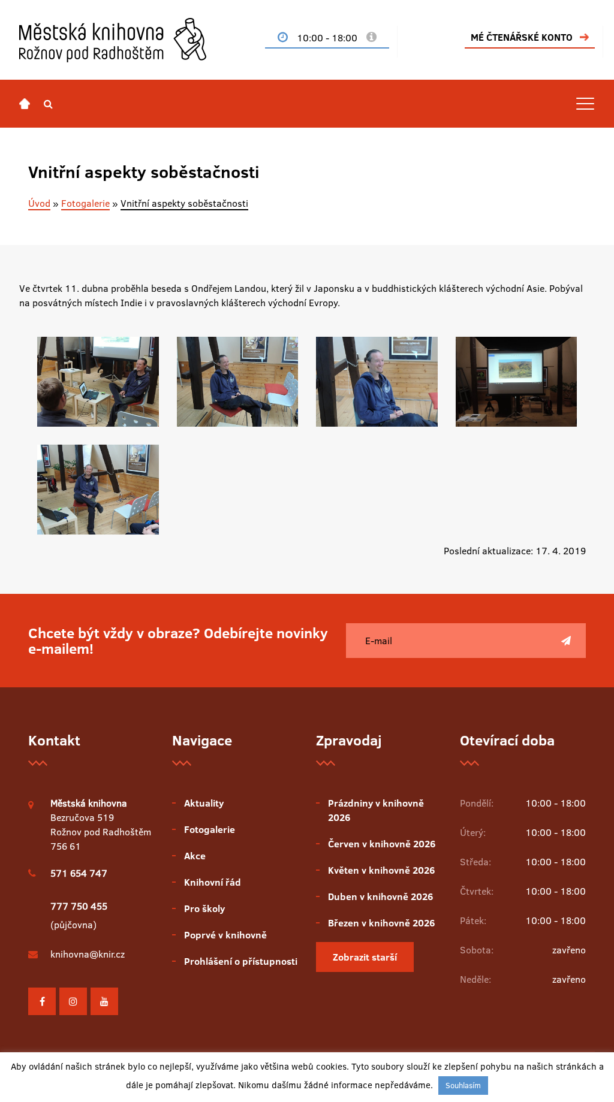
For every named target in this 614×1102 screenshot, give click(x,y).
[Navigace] (24, 103)
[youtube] (104, 1001)
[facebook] (42, 1001)
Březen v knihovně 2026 (381, 922)
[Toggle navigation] (585, 103)
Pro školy (204, 908)
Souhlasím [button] (463, 1085)
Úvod (39, 203)
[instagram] (73, 1001)
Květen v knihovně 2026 (381, 870)
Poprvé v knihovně (225, 934)
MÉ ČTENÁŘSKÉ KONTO (522, 37)
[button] (48, 103)
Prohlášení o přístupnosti (240, 961)
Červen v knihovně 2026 (381, 843)
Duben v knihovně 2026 (380, 896)
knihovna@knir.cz (87, 954)
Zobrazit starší (365, 957)
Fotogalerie (85, 203)
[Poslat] (566, 640)
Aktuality (204, 803)
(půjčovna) (78, 915)
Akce (195, 855)
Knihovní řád (212, 882)
